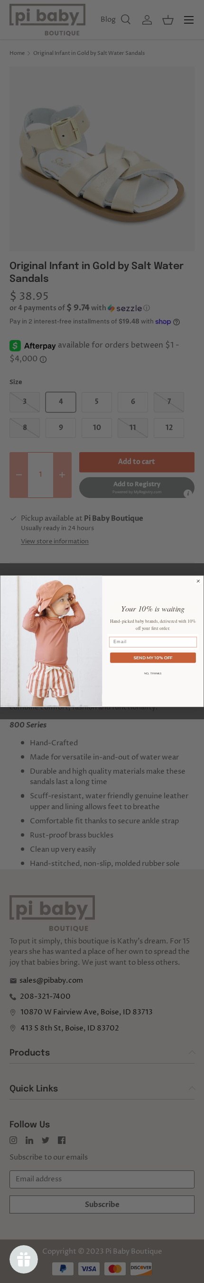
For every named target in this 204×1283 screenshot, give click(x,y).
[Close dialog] (198, 581)
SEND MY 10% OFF (153, 657)
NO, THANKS (153, 673)
